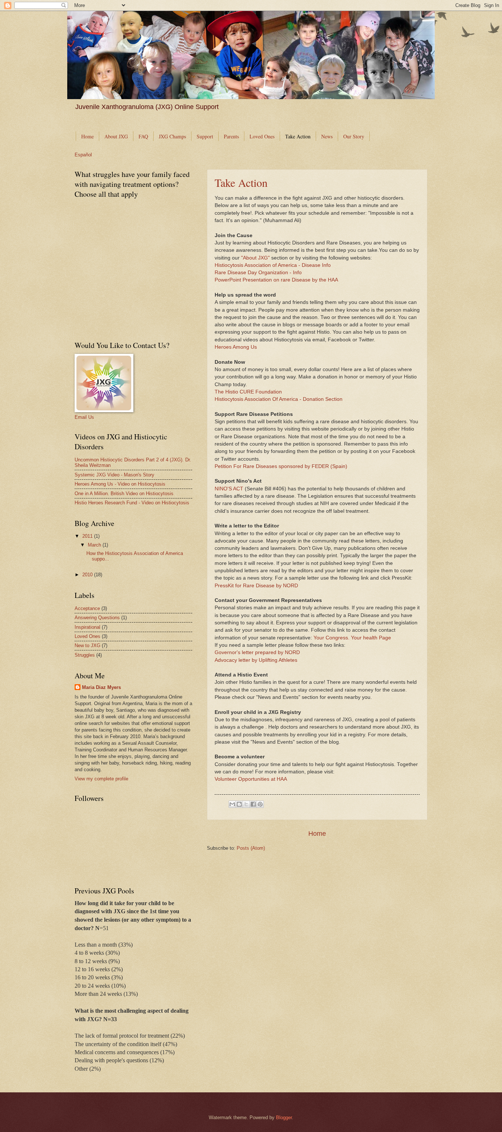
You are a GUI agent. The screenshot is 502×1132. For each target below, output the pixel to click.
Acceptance (87, 608)
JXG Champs (172, 136)
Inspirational (87, 627)
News (327, 136)
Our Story (353, 136)
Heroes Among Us (236, 347)
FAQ (143, 136)
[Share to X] (246, 804)
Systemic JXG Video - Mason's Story (114, 475)
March (95, 545)
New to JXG (87, 645)
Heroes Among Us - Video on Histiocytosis (120, 484)
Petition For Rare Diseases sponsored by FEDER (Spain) (281, 466)
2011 (88, 536)
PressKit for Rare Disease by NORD (256, 585)
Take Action (298, 136)
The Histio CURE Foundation (248, 392)
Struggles (85, 655)
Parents (231, 136)
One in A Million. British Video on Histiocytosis (124, 493)
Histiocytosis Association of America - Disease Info (273, 265)
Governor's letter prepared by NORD (257, 652)
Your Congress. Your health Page (352, 638)
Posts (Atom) (251, 848)
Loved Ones (262, 136)
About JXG (116, 136)
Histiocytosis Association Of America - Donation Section (279, 399)
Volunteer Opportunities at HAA (251, 779)
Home (87, 136)
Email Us (84, 417)
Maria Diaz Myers (101, 687)
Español (83, 154)
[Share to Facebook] (253, 804)
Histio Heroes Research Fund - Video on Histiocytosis (132, 502)
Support (205, 136)
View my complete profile (101, 778)
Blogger (284, 1117)
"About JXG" (255, 258)
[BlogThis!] (239, 804)
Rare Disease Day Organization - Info (258, 272)
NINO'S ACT (229, 488)
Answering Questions (97, 617)
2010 (88, 574)
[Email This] (232, 804)
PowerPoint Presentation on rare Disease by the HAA (276, 280)
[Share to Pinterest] (260, 804)
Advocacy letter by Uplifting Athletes (256, 660)
